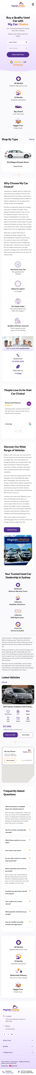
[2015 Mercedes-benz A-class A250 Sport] (18, 694)
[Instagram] (8, 1034)
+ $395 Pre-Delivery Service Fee (12, 729)
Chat (19, 373)
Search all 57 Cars (18, 55)
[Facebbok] (4, 1034)
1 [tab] (12, 175)
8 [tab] (24, 175)
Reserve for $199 (11, 735)
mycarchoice (14, 1061)
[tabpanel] (18, 157)
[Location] (4, 1016)
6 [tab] (21, 175)
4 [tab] (17, 175)
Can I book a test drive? (13, 850)
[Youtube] (11, 1034)
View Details (25, 735)
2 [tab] (14, 175)
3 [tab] (16, 175)
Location (9, 1016)
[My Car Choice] (18, 4)
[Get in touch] (18, 341)
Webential (14, 1066)
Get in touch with (18, 348)
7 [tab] (23, 175)
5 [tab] (19, 175)
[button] (33, 4)
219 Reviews (18, 65)
